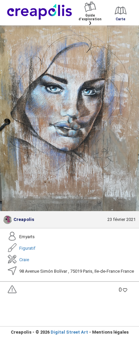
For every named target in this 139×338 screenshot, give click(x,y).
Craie (24, 259)
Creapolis (23, 219)
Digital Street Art (69, 332)
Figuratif (27, 248)
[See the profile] (7, 220)
